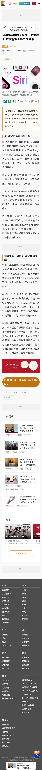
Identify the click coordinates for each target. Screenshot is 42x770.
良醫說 (25, 702)
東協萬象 (6, 665)
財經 (5, 46)
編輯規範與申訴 (8, 728)
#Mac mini (10, 506)
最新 (15, 4)
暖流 (4, 642)
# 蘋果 (6, 392)
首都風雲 (26, 645)
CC (15, 46)
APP (36, 101)
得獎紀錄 (6, 732)
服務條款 (6, 746)
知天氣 (25, 615)
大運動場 (26, 665)
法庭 (4, 638)
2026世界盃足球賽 (30, 691)
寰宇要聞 (6, 657)
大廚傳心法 (26, 694)
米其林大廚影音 (8, 698)
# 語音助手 (8, 398)
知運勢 (25, 619)
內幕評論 (26, 642)
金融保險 (6, 604)
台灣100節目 (27, 680)
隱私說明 (6, 743)
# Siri (24, 392)
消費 (24, 604)
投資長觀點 (7, 594)
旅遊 (24, 594)
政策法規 (6, 619)
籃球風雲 (26, 657)
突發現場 (6, 635)
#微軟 (8, 452)
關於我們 (6, 724)
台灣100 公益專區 (29, 687)
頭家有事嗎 (26, 712)
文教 (24, 608)
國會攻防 (26, 638)
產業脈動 (6, 601)
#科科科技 (10, 435)
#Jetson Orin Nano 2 (14, 489)
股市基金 (6, 590)
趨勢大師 (6, 615)
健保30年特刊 (28, 705)
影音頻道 (6, 680)
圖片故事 (6, 691)
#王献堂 (19, 435)
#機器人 (18, 486)
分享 (5, 101)
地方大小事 (7, 645)
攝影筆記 (6, 695)
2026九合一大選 (29, 683)
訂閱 (29, 101)
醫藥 (24, 601)
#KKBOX (28, 435)
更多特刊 (21, 553)
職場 (24, 612)
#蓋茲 (15, 452)
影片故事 (6, 688)
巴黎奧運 (26, 668)
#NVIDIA (9, 486)
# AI (15, 392)
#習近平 (23, 452)
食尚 (24, 597)
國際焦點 (6, 612)
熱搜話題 (6, 661)
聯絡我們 (6, 739)
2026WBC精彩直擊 (30, 698)
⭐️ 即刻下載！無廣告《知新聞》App (21, 382)
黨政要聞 (26, 635)
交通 (24, 590)
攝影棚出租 (7, 735)
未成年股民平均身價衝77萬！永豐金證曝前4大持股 (22, 27)
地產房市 (6, 623)
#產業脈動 (7, 59)
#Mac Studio (22, 506)
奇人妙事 (6, 668)
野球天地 (26, 661)
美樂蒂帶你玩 (27, 709)
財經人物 (6, 597)
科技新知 (6, 608)
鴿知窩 (5, 684)
